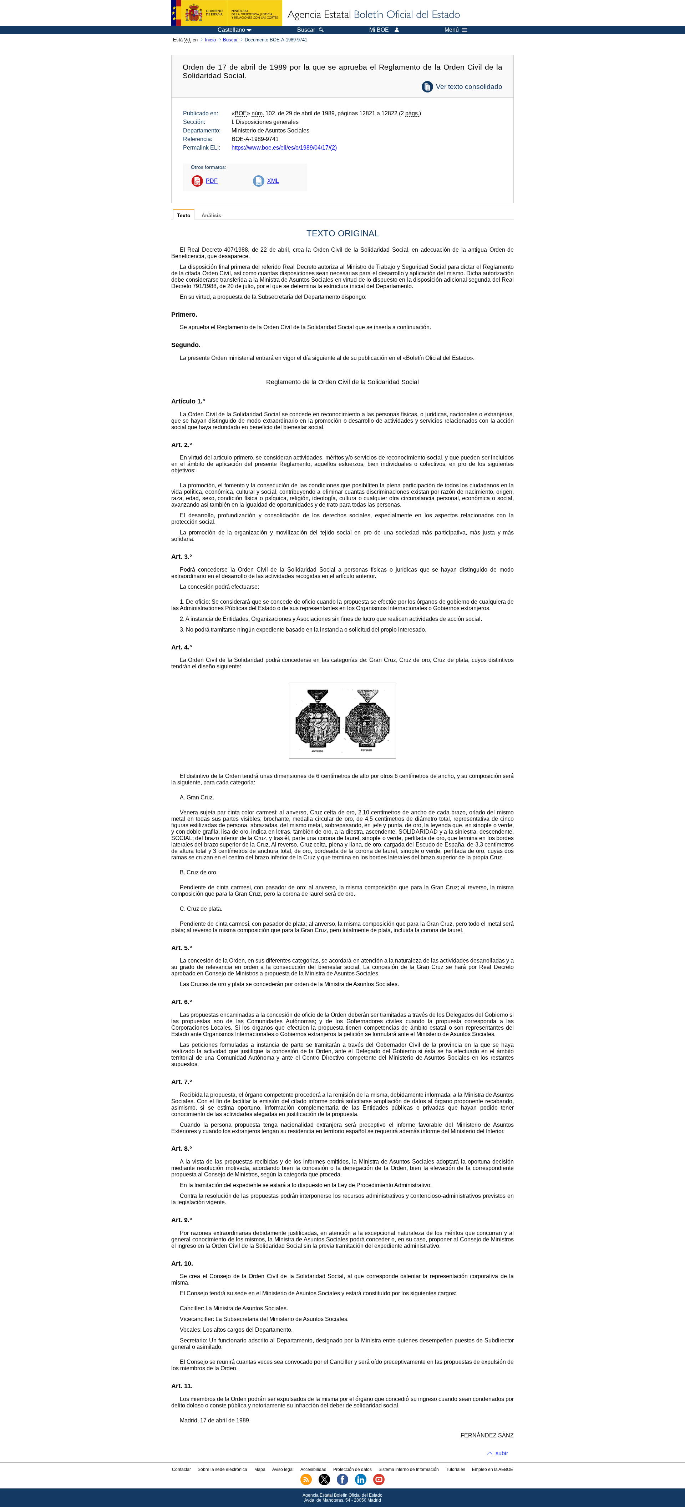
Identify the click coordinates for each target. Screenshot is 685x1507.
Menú (452, 30)
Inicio (210, 39)
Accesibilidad (313, 1469)
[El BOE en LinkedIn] (360, 1483)
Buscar (230, 39)
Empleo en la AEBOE (492, 1469)
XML (273, 181)
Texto (184, 215)
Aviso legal (283, 1469)
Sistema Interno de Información (409, 1469)
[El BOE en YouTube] (379, 1483)
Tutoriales (455, 1469)
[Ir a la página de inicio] (373, 15)
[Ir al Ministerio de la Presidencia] (226, 13)
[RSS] (306, 1483)
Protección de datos (352, 1469)
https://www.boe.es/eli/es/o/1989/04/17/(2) (284, 148)
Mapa (259, 1469)
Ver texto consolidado (469, 86)
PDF (212, 181)
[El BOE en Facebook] (342, 1483)
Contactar (181, 1469)
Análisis (211, 215)
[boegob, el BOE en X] (324, 1483)
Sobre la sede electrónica (222, 1469)
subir (502, 1453)
